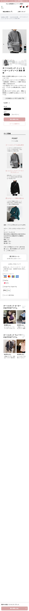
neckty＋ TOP (4, 17)
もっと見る (24, 306)
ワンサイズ (7, 109)
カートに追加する (14, 123)
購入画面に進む (14, 119)
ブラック (7, 114)
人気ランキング (21, 11)
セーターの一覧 (14, 17)
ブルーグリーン (15, 114)
